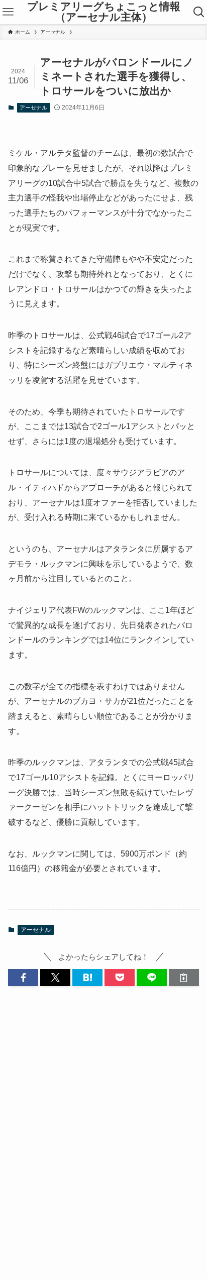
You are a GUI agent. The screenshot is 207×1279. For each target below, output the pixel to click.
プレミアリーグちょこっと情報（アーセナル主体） (103, 12)
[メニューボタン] (8, 12)
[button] (23, 978)
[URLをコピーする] (184, 978)
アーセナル (33, 107)
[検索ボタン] (199, 12)
